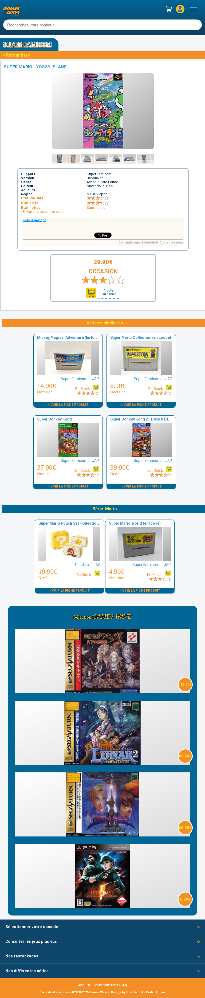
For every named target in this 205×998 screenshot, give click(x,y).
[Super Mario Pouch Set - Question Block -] (69, 559)
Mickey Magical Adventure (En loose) (69, 337)
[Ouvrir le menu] (193, 9)
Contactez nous (171, 242)
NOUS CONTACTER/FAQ (110, 985)
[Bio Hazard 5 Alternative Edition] (102, 906)
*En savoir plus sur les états (42, 212)
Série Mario (104, 508)
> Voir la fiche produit (68, 405)
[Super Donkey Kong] (68, 455)
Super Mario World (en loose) (135, 523)
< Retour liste (16, 55)
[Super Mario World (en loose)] (140, 559)
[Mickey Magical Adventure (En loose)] (68, 373)
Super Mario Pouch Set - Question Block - (75, 523)
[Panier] (169, 9)
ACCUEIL (84, 985)
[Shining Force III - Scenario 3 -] (102, 835)
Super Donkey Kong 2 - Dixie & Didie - (143, 419)
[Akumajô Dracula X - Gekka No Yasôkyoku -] (102, 691)
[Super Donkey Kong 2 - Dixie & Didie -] (141, 455)
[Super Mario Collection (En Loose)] (141, 373)
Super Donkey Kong (54, 419)
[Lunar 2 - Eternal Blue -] (102, 763)
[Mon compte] (180, 9)
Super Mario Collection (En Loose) (140, 337)
